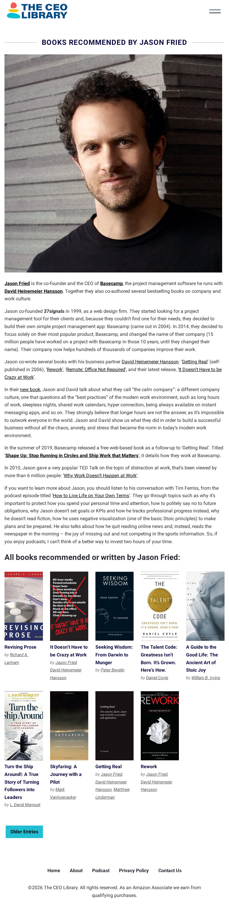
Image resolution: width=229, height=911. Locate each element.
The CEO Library (37, 10)
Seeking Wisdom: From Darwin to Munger (114, 606)
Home (53, 870)
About (76, 870)
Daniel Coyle (157, 677)
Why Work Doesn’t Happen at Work (100, 475)
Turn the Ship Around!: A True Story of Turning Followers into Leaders (23, 725)
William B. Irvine (205, 677)
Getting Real (195, 362)
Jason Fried (17, 283)
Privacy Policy (134, 870)
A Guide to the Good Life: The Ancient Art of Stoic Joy (205, 606)
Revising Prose (23, 606)
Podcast (100, 870)
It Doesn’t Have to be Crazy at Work (69, 606)
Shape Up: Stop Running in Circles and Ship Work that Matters (71, 455)
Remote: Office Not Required (95, 369)
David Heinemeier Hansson (33, 291)
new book (30, 389)
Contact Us (170, 870)
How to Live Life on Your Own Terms (91, 495)
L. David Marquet (25, 804)
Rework (54, 369)
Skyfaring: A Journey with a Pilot (69, 725)
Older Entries (24, 832)
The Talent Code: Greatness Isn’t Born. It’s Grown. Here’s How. (160, 606)
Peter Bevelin (113, 669)
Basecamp (111, 283)
